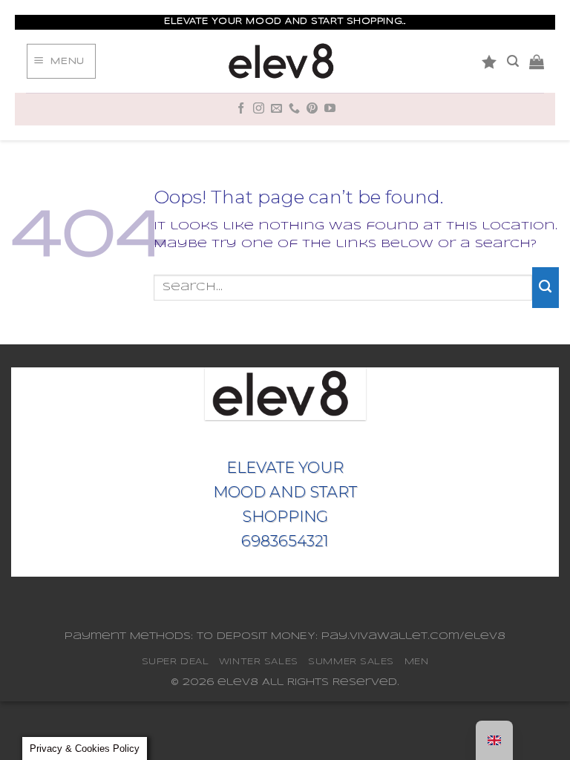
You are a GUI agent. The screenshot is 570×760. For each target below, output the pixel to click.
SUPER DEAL (175, 662)
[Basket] (536, 61)
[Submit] (545, 287)
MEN (416, 662)
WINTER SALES (258, 662)
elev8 (237, 682)
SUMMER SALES (351, 662)
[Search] (513, 61)
